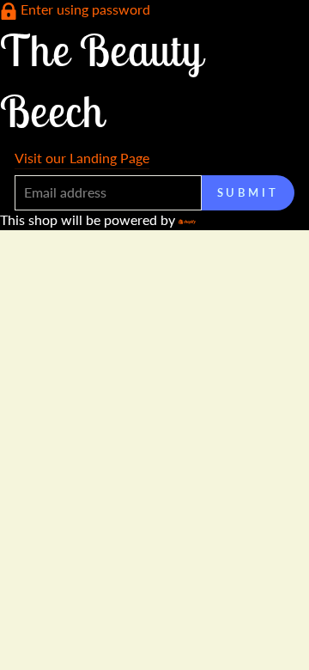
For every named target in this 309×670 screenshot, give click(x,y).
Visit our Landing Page (82, 157)
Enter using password (85, 9)
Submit (248, 192)
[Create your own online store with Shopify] (187, 219)
